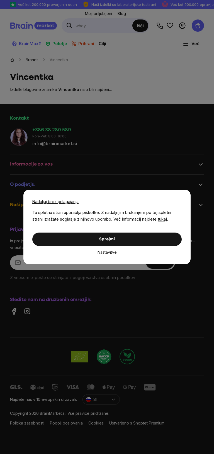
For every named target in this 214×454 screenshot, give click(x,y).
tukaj (162, 219)
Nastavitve (107, 252)
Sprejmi (107, 239)
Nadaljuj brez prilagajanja (55, 201)
